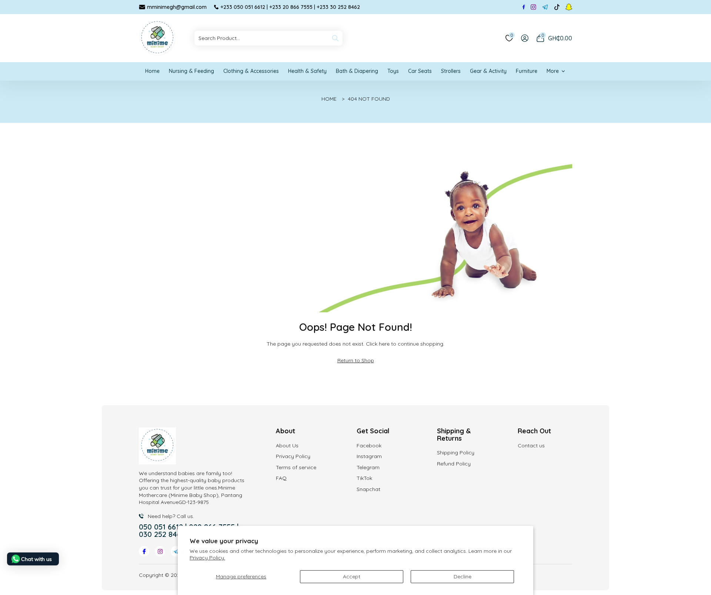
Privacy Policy (293, 456)
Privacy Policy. (207, 557)
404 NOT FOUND (369, 98)
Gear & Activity (488, 71)
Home (152, 71)
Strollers (451, 71)
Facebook (369, 445)
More (553, 71)
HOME (329, 98)
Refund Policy (454, 463)
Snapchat (368, 489)
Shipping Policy (455, 452)
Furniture (526, 71)
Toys (393, 71)
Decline (462, 576)
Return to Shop (355, 360)
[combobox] (268, 38)
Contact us (531, 445)
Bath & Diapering (357, 71)
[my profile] (525, 38)
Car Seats (420, 71)
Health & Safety (307, 71)
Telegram (368, 467)
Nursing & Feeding (191, 71)
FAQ (281, 478)
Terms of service (296, 467)
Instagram (369, 456)
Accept (351, 576)
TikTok (364, 478)
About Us (287, 445)
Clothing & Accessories (251, 71)
